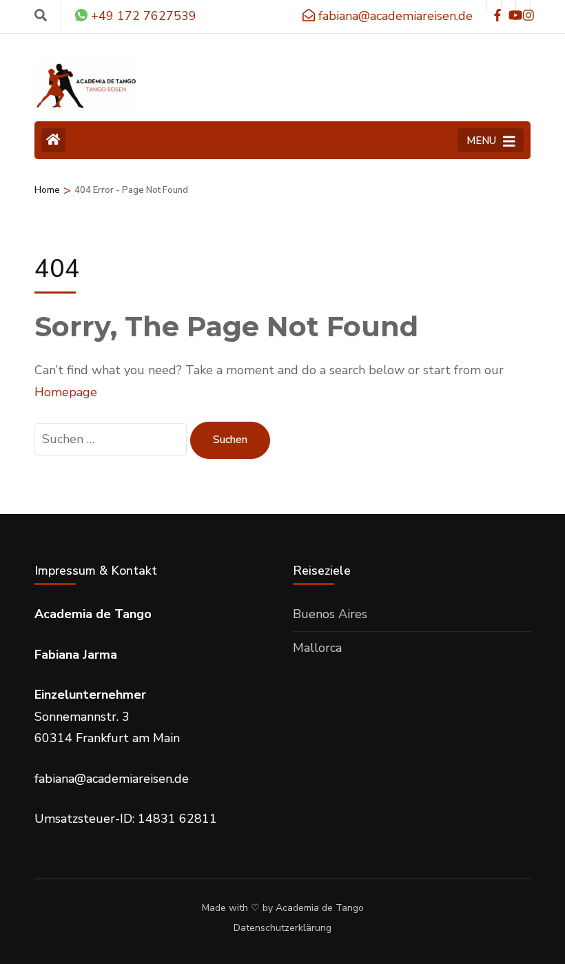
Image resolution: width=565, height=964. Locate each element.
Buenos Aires (330, 614)
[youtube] (508, 5)
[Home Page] (53, 140)
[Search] (40, 16)
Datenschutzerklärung (282, 928)
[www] (494, 5)
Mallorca (317, 647)
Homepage (65, 392)
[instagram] (523, 5)
